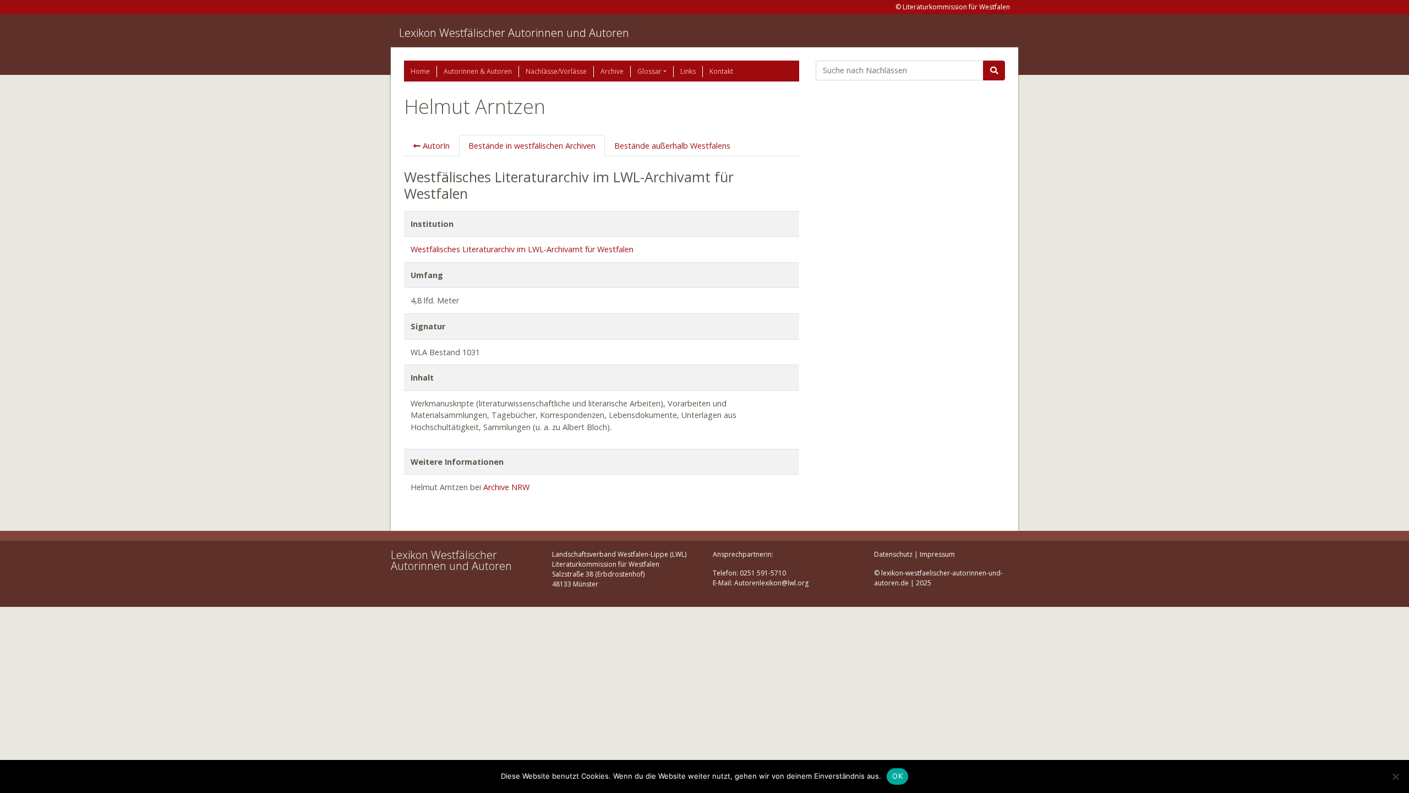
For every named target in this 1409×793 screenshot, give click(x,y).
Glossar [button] (649, 71)
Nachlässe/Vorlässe (556, 71)
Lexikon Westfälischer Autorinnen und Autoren (514, 32)
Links (688, 71)
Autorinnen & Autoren (478, 71)
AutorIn (435, 145)
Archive (612, 71)
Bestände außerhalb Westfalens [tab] (672, 145)
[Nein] (1395, 776)
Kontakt (721, 71)
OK (897, 776)
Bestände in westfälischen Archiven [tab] (532, 145)
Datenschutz (893, 554)
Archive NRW (506, 487)
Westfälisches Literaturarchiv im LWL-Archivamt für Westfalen (522, 249)
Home (420, 71)
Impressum (937, 554)
